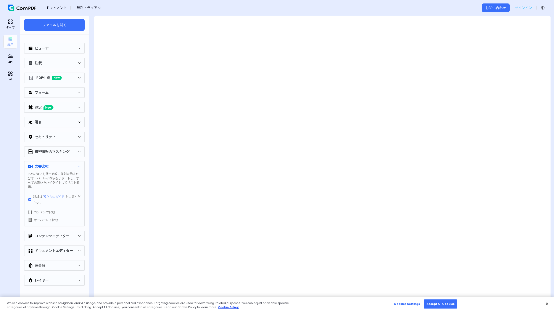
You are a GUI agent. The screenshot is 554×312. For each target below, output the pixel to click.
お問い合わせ (495, 7)
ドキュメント (56, 7)
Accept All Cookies (440, 304)
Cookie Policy (228, 307)
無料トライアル (89, 7)
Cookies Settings (407, 304)
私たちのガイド (53, 196)
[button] (543, 8)
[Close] (547, 303)
